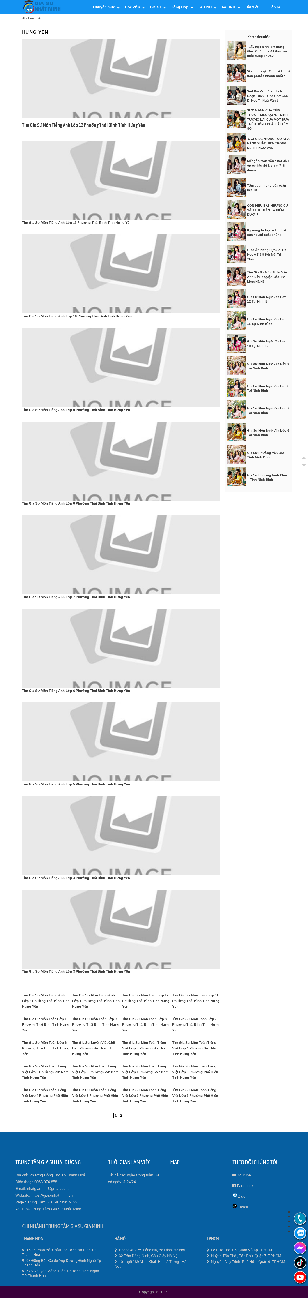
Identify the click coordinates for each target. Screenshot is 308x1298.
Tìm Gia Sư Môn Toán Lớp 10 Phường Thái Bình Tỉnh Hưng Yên (45, 1024)
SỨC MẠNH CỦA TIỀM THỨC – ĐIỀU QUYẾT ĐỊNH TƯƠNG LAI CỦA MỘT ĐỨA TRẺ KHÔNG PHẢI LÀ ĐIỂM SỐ (268, 119)
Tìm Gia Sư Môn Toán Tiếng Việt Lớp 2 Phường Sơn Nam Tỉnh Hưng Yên (95, 1071)
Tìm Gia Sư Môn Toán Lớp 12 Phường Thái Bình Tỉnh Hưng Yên (145, 1000)
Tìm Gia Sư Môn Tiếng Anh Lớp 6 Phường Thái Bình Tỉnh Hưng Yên (76, 691)
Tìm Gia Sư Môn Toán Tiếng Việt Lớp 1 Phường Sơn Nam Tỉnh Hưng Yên (145, 1071)
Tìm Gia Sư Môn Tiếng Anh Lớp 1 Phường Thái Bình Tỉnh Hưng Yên (96, 1000)
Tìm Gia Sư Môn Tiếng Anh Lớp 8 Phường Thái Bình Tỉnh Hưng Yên (76, 503)
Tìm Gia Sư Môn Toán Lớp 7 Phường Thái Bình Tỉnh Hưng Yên (195, 1024)
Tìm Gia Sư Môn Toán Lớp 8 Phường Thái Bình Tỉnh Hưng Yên (145, 1024)
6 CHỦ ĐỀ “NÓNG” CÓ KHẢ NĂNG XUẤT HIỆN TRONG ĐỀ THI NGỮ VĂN (268, 143)
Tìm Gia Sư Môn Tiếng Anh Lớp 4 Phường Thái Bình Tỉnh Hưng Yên (76, 878)
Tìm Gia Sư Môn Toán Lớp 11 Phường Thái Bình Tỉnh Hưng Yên (195, 1000)
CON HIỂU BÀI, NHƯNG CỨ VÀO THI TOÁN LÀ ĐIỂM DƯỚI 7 (267, 210)
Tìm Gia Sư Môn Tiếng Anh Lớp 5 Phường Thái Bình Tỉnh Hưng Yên (76, 784)
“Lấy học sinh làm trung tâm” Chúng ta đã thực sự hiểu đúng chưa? (267, 51)
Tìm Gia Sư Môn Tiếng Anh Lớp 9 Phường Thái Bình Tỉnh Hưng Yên (76, 410)
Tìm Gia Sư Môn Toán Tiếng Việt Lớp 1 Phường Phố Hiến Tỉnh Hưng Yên (195, 1095)
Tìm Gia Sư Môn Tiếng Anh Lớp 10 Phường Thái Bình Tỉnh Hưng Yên (77, 316)
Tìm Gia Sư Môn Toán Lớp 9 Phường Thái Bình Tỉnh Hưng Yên (95, 1024)
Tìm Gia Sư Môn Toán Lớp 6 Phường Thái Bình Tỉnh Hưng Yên (45, 1048)
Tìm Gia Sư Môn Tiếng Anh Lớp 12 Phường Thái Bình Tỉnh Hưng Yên (83, 125)
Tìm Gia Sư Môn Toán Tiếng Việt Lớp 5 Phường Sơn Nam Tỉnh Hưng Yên (145, 1048)
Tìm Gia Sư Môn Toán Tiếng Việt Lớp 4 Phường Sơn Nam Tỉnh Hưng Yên (195, 1048)
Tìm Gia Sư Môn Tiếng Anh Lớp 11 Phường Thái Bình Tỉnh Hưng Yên (76, 222)
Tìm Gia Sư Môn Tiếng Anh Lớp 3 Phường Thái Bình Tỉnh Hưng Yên (76, 971)
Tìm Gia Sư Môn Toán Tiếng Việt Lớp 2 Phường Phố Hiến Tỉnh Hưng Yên (145, 1095)
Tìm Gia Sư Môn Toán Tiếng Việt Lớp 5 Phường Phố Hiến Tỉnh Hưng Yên (195, 1071)
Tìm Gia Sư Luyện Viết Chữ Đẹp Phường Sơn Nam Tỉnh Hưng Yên (94, 1048)
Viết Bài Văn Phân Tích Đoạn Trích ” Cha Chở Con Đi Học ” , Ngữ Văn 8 (267, 95)
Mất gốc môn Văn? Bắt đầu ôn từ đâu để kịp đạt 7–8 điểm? (268, 165)
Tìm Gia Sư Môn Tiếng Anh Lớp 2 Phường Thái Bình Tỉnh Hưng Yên (45, 1000)
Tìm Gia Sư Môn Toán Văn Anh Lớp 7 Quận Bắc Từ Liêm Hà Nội (267, 276)
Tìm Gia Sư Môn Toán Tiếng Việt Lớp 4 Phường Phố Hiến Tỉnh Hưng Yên (45, 1095)
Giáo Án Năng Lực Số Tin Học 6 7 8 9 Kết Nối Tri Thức (266, 254)
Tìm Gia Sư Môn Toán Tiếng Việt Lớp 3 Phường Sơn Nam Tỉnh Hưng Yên (45, 1071)
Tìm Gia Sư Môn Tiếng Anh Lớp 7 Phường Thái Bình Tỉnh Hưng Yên (76, 597)
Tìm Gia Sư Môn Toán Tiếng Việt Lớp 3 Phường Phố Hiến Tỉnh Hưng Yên (95, 1095)
